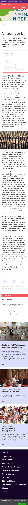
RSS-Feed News (8, 481)
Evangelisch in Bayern (6, 4)
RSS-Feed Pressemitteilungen (13, 484)
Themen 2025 (9, 58)
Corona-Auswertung (11, 67)
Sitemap (4, 488)
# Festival (17, 286)
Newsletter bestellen (10, 470)
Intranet (4, 491)
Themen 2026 (9, 55)
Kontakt (4, 453)
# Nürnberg (9, 286)
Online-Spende (7, 474)
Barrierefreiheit (7, 463)
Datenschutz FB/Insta (10, 467)
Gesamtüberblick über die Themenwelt (14, 69)
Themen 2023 (9, 62)
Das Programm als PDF (7, 299)
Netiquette (5, 477)
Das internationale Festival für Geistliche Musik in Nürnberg (12, 305)
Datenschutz (6, 460)
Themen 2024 (9, 60)
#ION (3, 286)
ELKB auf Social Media (11, 65)
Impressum (6, 456)
